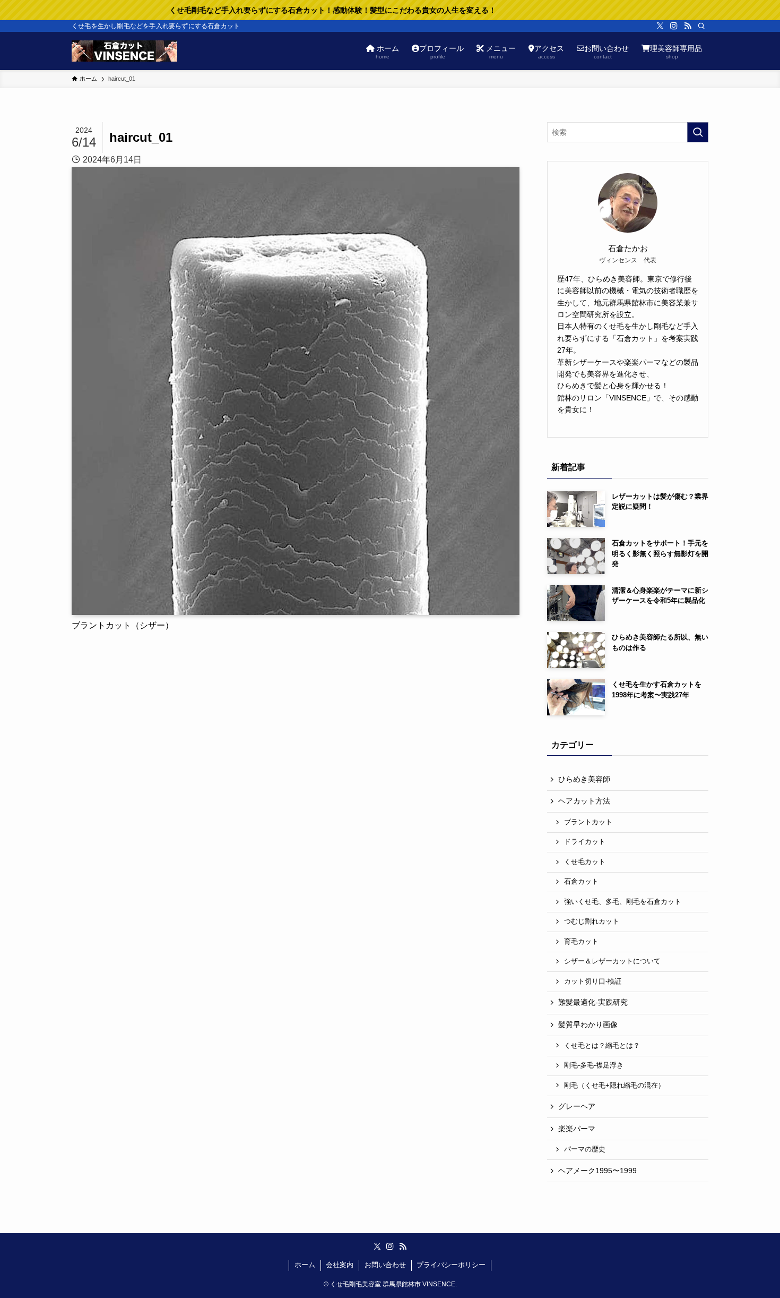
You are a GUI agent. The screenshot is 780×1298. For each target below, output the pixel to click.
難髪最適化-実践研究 (593, 1002)
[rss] (688, 26)
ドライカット (584, 842)
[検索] (701, 26)
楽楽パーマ (576, 1128)
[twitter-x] (660, 26)
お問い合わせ (385, 1265)
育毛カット (581, 941)
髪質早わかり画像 (588, 1024)
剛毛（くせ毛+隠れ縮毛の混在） (614, 1085)
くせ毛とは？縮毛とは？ (602, 1045)
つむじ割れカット (591, 921)
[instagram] (674, 26)
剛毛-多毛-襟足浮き (593, 1065)
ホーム (304, 1265)
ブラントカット (588, 822)
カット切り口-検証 (592, 981)
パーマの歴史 (584, 1149)
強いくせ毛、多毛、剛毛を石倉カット (622, 902)
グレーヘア (576, 1106)
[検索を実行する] (697, 132)
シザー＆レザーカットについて (612, 961)
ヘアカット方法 (584, 801)
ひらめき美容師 (584, 779)
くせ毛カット (584, 862)
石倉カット (581, 881)
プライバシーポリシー (451, 1265)
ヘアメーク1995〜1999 (597, 1170)
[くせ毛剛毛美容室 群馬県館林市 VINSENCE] (124, 51)
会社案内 (339, 1265)
